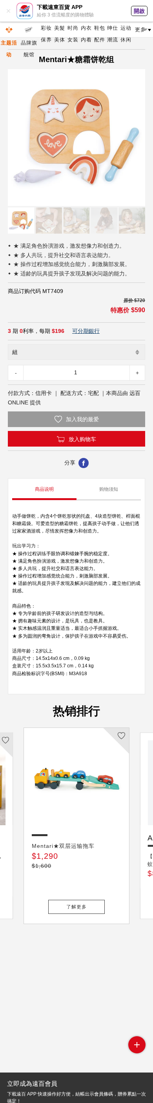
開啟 (139, 11)
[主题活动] (9, 29)
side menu (137, 1044)
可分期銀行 (86, 331)
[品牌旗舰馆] (29, 29)
